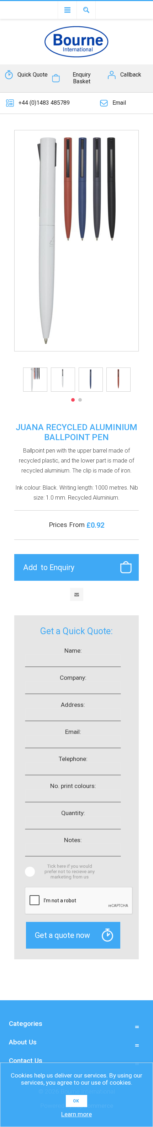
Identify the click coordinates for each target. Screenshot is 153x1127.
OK (76, 1101)
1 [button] (73, 400)
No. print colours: (73, 785)
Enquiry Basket (82, 78)
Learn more (76, 1114)
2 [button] (80, 400)
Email (119, 102)
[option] (35, 379)
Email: (73, 731)
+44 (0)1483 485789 (44, 102)
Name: (73, 650)
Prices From (67, 525)
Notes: (73, 840)
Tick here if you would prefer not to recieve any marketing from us (69, 871)
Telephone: (73, 758)
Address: (73, 704)
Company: (73, 677)
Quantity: (73, 812)
